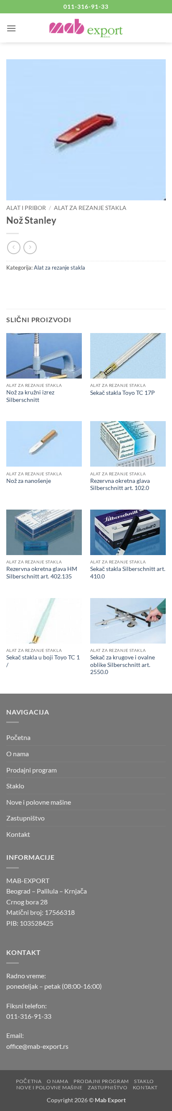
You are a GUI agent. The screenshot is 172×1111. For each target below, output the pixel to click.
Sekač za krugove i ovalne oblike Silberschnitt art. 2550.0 (122, 664)
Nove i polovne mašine (38, 802)
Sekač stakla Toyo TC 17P (122, 392)
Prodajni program (31, 770)
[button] (11, 28)
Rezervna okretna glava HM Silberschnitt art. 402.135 (41, 573)
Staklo (15, 786)
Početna (18, 737)
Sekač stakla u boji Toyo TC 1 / (43, 661)
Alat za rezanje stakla (90, 208)
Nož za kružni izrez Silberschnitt (30, 396)
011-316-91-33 (28, 1016)
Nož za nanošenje (28, 480)
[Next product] (13, 247)
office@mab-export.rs (37, 1046)
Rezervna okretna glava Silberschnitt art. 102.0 (120, 484)
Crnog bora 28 (27, 902)
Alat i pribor (26, 208)
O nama (17, 754)
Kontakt (18, 834)
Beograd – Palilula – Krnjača (46, 891)
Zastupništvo (25, 818)
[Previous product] (29, 247)
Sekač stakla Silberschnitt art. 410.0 (127, 573)
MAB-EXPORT (27, 880)
